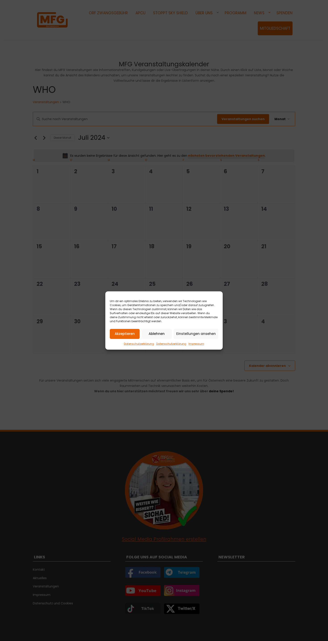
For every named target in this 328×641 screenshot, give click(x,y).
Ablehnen (157, 333)
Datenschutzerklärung (139, 344)
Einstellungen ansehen (196, 333)
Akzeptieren (125, 333)
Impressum (196, 344)
